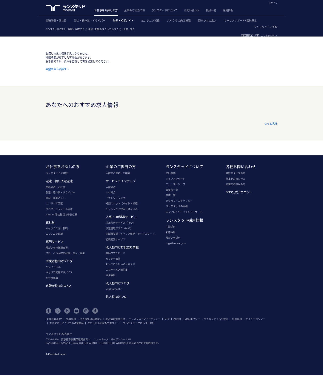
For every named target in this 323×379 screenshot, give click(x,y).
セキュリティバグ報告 (216, 319)
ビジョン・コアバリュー (179, 200)
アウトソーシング (115, 197)
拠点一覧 (211, 10)
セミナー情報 (113, 258)
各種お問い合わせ (241, 166)
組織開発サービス (115, 239)
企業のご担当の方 (134, 10)
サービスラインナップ (121, 181)
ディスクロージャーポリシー (145, 319)
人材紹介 (111, 192)
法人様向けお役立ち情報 (122, 247)
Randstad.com (54, 319)
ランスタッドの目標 (177, 206)
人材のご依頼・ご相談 (118, 173)
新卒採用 (171, 232)
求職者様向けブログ (59, 261)
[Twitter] (58, 311)
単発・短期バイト (123, 20)
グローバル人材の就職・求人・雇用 (65, 252)
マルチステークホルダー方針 (139, 323)
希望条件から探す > (57, 69)
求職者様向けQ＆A (58, 285)
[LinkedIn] (67, 311)
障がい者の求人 (207, 20)
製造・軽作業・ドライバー (89, 20)
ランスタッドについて (164, 10)
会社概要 (171, 173)
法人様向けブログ (118, 283)
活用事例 (111, 275)
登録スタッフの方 (235, 173)
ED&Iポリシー (192, 319)
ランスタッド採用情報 (184, 220)
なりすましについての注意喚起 (67, 323)
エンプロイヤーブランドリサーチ (184, 211)
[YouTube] (76, 311)
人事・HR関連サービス (121, 217)
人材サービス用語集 (117, 269)
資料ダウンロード (115, 252)
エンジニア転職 (54, 233)
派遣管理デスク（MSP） (119, 228)
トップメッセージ (175, 178)
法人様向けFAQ (116, 296)
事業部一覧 (172, 189)
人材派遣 (111, 186)
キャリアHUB (53, 266)
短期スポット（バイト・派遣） (123, 203)
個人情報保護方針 (115, 319)
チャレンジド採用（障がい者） (123, 208)
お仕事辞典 (52, 277)
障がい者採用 (173, 237)
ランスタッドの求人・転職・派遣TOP (65, 29)
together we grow (176, 243)
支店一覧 (171, 195)
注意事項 (237, 319)
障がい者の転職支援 (57, 247)
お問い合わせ (192, 10)
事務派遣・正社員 (56, 20)
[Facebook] (48, 311)
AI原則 (177, 319)
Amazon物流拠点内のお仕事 (61, 214)
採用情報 (228, 10)
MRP (167, 319)
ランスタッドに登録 (265, 26)
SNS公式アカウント (239, 192)
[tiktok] (95, 311)
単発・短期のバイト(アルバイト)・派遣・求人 (111, 29)
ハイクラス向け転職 (179, 20)
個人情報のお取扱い (91, 319)
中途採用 (171, 226)
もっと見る (270, 123)
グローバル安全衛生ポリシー (103, 323)
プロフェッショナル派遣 (59, 208)
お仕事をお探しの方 (106, 10)
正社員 (50, 222)
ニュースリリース (175, 184)
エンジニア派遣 (150, 20)
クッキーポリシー (255, 319)
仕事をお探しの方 (235, 178)
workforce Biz (113, 288)
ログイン (272, 3)
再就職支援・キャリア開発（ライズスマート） (131, 233)
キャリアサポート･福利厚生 (240, 20)
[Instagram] (86, 311)
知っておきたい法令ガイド (120, 264)
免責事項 (71, 319)
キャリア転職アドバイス (59, 272)
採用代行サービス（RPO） (120, 222)
